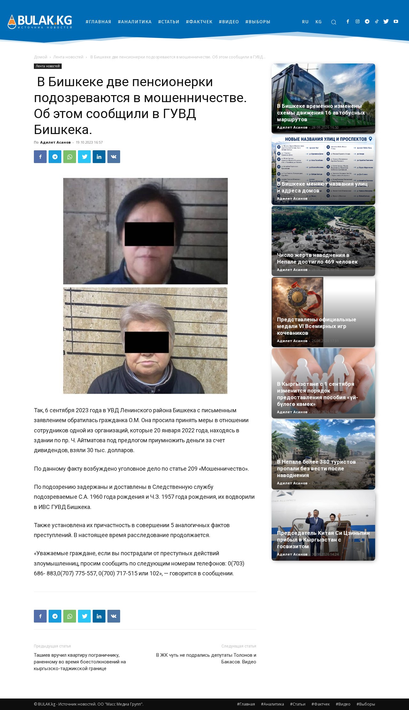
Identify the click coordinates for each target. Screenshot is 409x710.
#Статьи (297, 704)
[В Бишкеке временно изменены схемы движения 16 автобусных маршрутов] (323, 98)
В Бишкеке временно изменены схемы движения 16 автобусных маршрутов (321, 113)
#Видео (343, 704)
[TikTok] (376, 21)
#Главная (246, 704)
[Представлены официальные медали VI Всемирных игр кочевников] (323, 312)
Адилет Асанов (55, 142)
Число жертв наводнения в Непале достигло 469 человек (317, 258)
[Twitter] (386, 21)
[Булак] (40, 21)
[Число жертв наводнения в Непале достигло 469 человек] (323, 238)
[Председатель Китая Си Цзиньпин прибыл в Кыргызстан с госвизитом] (323, 525)
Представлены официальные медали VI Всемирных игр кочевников (316, 326)
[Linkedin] (99, 156)
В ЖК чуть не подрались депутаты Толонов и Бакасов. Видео (206, 658)
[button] (333, 22)
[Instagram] (357, 21)
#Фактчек (321, 704)
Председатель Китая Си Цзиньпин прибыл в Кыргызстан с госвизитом (323, 539)
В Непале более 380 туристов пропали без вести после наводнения (316, 468)
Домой (40, 57)
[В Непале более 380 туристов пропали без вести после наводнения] (323, 454)
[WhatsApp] (69, 156)
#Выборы (366, 704)
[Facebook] (347, 21)
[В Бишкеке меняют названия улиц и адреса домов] (323, 170)
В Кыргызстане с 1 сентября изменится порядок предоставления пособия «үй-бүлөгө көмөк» (317, 394)
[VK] (113, 156)
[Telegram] (367, 21)
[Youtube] (395, 21)
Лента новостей (68, 57)
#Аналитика (272, 704)
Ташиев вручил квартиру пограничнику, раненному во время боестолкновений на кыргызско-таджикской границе (80, 661)
